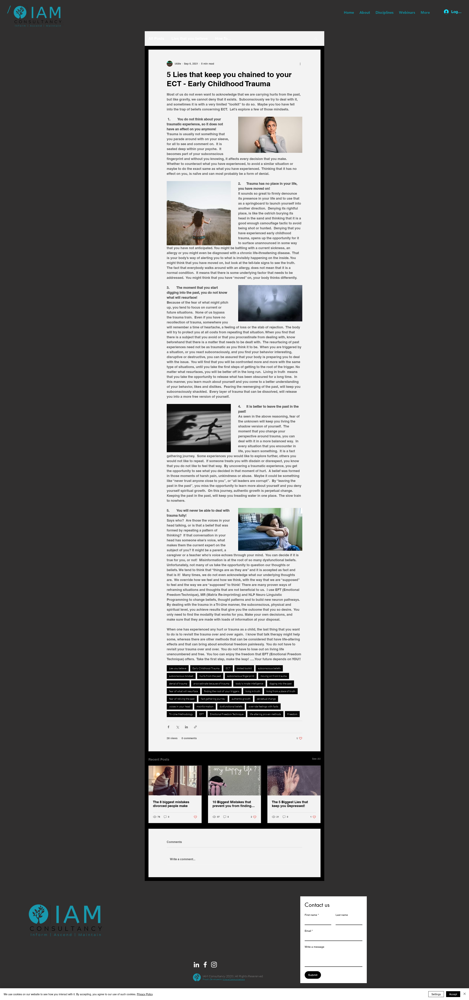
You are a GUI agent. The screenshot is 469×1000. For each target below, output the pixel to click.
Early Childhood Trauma (206, 668)
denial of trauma (178, 683)
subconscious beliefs (269, 668)
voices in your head (179, 706)
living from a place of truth (280, 691)
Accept (453, 994)
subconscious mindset (181, 675)
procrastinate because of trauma (211, 683)
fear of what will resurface (183, 691)
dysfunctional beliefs (231, 706)
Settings (436, 994)
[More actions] (300, 63)
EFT (201, 714)
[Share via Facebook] (168, 727)
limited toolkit (244, 668)
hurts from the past (210, 675)
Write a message (314, 946)
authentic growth (241, 698)
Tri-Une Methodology (181, 714)
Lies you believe (177, 668)
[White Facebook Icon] (205, 964)
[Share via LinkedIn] (186, 727)
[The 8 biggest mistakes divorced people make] (175, 780)
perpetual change (266, 698)
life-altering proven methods (265, 714)
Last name (342, 914)
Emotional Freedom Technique (226, 714)
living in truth (252, 691)
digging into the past (280, 683)
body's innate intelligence (249, 683)
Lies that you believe (189, 38)
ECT (228, 668)
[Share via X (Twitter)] (177, 727)
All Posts (156, 38)
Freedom (292, 714)
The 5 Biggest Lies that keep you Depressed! (290, 804)
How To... (223, 38)
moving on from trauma (274, 675)
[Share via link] (195, 727)
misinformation (205, 706)
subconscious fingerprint (240, 675)
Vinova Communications (234, 979)
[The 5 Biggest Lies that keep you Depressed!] (293, 780)
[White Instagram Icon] (214, 964)
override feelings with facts (263, 706)
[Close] (464, 994)
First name (312, 914)
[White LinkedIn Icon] (196, 964)
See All (316, 758)
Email (309, 930)
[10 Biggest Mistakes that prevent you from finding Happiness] (234, 780)
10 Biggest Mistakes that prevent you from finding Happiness (232, 804)
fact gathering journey (213, 698)
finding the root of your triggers (221, 691)
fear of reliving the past (182, 698)
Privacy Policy (145, 994)
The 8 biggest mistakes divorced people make (171, 804)
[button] (316, 38)
